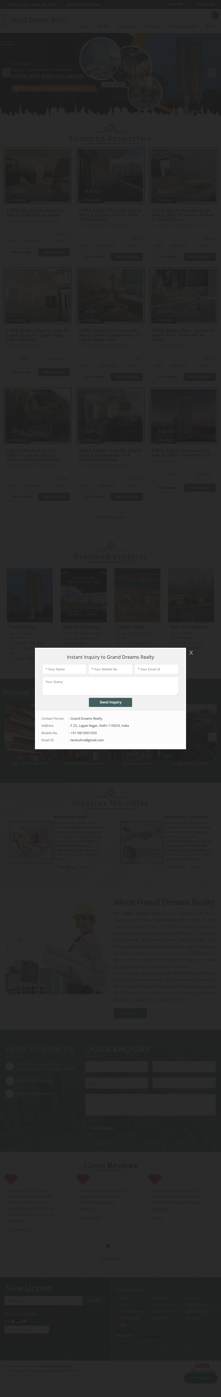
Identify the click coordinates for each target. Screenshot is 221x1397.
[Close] (191, 652)
